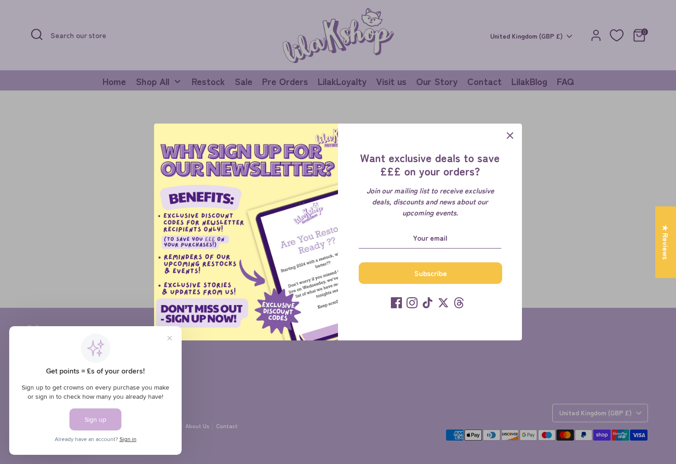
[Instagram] (412, 302)
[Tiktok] (427, 302)
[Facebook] (396, 302)
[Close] (510, 135)
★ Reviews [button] (665, 242)
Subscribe (430, 272)
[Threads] (458, 302)
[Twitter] (443, 302)
